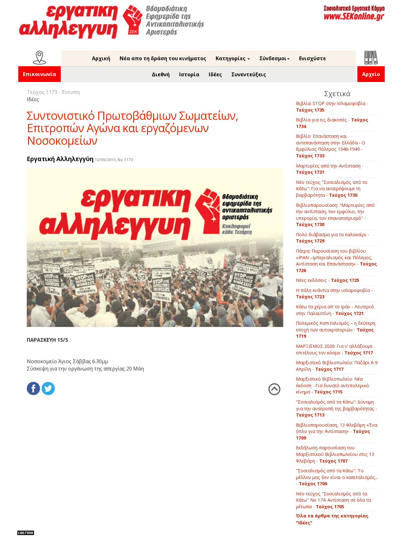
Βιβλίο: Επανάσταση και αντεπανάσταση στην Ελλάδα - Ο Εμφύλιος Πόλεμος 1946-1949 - (330, 146)
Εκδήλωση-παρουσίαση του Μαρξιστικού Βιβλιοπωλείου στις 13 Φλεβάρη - (335, 454)
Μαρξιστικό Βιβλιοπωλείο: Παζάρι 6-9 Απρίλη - (336, 365)
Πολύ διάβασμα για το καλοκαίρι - (332, 237)
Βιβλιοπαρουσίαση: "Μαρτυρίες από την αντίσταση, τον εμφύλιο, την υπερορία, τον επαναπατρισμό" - (335, 215)
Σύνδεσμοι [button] (273, 58)
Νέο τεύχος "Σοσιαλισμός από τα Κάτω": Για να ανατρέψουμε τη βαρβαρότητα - (331, 188)
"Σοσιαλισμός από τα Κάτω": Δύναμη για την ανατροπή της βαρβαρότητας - (336, 408)
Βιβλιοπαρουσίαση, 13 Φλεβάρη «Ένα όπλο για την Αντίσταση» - (336, 431)
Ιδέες (215, 74)
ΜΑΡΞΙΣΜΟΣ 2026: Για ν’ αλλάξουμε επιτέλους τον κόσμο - (334, 349)
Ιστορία (189, 74)
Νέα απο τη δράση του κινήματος (163, 58)
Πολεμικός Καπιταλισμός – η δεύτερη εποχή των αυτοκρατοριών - (335, 329)
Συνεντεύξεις (248, 74)
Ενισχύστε (312, 58)
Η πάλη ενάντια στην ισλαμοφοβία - (334, 293)
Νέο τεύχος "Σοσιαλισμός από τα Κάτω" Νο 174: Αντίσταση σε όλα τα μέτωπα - (333, 500)
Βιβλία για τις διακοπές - (332, 123)
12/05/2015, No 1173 (114, 159)
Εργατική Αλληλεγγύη (60, 158)
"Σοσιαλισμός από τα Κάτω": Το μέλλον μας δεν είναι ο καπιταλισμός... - (337, 477)
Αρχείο (371, 74)
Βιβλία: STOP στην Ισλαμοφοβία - (332, 106)
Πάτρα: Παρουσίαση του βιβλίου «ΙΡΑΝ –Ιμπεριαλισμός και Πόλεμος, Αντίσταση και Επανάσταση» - (336, 260)
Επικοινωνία (39, 74)
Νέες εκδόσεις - (327, 280)
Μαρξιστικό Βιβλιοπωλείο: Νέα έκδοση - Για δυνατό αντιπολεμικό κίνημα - (332, 385)
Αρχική (101, 58)
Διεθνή (161, 74)
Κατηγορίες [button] (231, 58)
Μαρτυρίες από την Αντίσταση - (329, 169)
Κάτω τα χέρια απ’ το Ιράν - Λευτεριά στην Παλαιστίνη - (335, 310)
